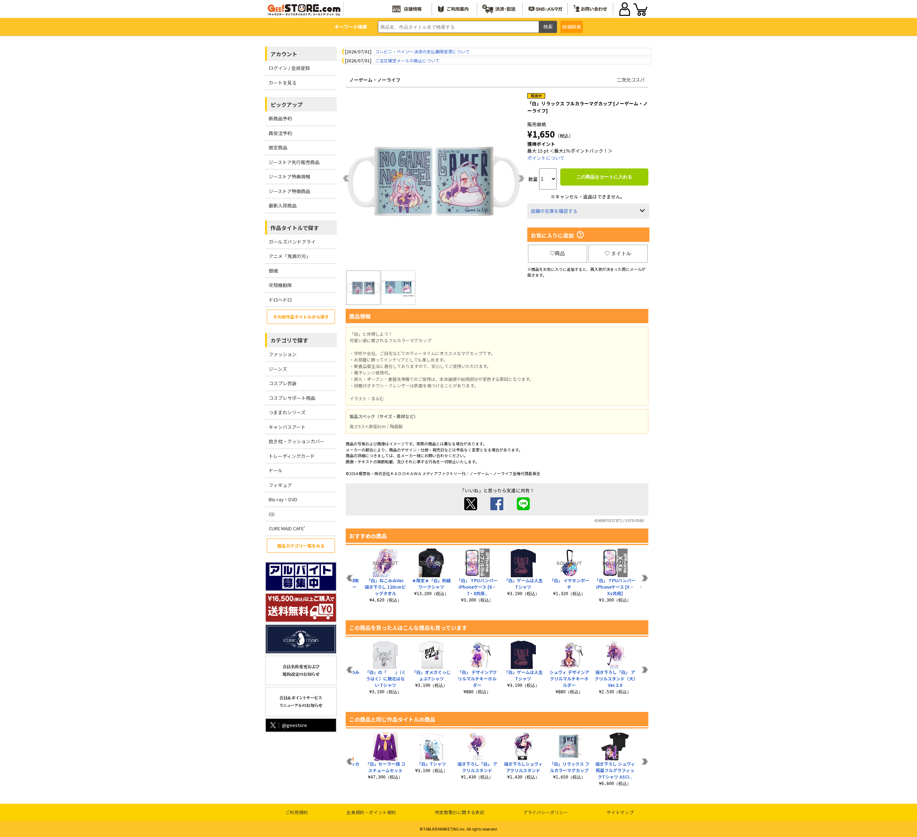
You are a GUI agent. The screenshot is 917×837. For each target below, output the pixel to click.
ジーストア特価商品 (289, 191)
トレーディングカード (292, 456)
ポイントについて (546, 157)
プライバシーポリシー (545, 812)
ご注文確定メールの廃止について (407, 60)
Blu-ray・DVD (283, 499)
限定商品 (278, 147)
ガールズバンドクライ (292, 241)
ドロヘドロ (280, 299)
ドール (276, 470)
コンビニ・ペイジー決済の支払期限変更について (422, 51)
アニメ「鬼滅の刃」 (290, 256)
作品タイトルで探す (294, 227)
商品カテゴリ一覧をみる (301, 545)
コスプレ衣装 (283, 383)
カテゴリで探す (289, 340)
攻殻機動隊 (280, 285)
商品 (560, 253)
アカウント (283, 54)
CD (272, 514)
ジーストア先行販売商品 (294, 162)
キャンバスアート (287, 427)
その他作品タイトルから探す (301, 317)
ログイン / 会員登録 (289, 67)
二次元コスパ (631, 79)
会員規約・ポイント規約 (371, 812)
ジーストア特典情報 (289, 176)
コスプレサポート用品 (292, 397)
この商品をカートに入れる (604, 177)
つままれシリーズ (287, 412)
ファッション (283, 354)
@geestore (294, 725)
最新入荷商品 (283, 205)
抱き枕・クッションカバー (297, 441)
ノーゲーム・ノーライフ (374, 79)
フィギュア (280, 485)
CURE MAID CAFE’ (287, 528)
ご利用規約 (296, 812)
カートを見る (283, 82)
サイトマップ (620, 812)
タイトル (621, 253)
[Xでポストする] (470, 508)
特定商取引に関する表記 (460, 812)
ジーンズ (278, 368)
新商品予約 (280, 118)
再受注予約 (280, 133)
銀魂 (273, 270)
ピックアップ (286, 104)
